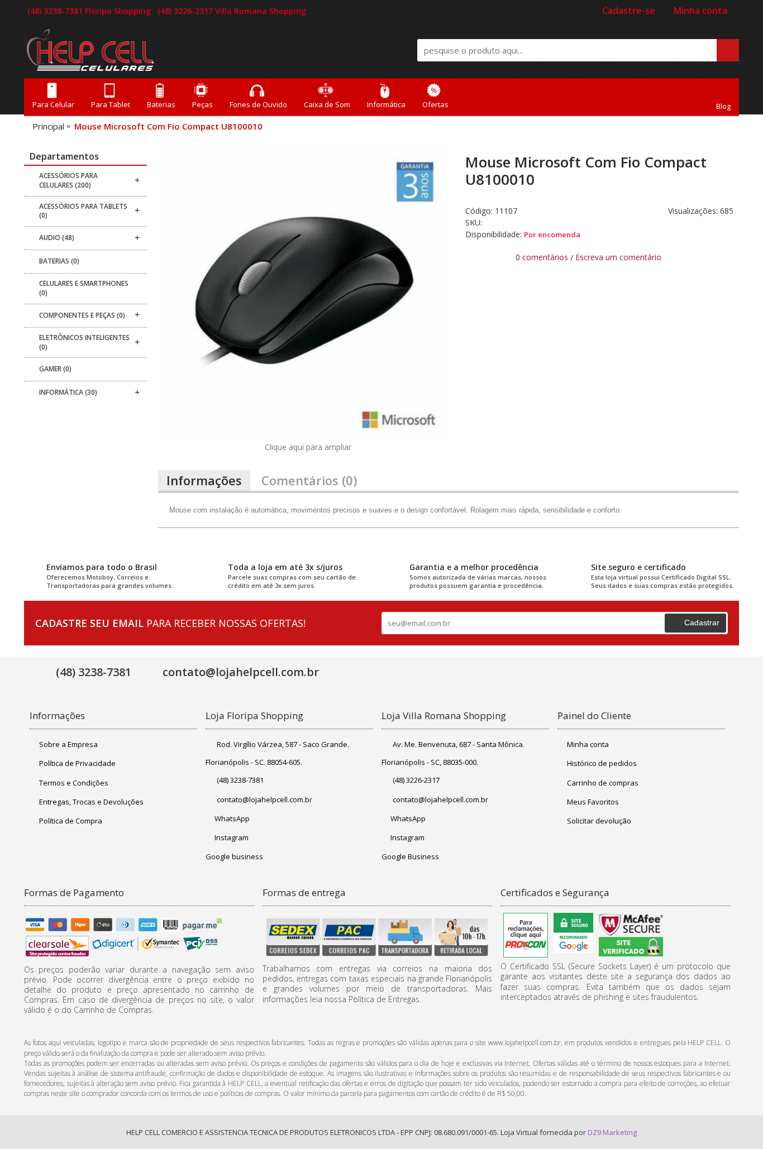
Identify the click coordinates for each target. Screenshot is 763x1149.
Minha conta (588, 744)
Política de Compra (70, 821)
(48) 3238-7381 (240, 780)
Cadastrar (701, 622)
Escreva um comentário (618, 257)
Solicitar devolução (599, 821)
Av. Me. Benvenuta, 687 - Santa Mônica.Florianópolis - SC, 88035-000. (453, 753)
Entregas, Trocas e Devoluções (91, 802)
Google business (234, 856)
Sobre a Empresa (68, 744)
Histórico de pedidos (602, 763)
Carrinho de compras (602, 783)
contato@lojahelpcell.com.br (264, 799)
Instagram (231, 837)
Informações (204, 480)
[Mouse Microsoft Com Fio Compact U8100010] (303, 293)
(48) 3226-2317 (416, 780)
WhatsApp (232, 818)
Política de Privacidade (77, 763)
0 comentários (542, 257)
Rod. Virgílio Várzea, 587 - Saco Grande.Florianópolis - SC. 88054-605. (277, 753)
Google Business (410, 856)
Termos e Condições (73, 783)
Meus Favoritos (593, 802)
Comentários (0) (309, 480)
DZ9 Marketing (612, 1132)
